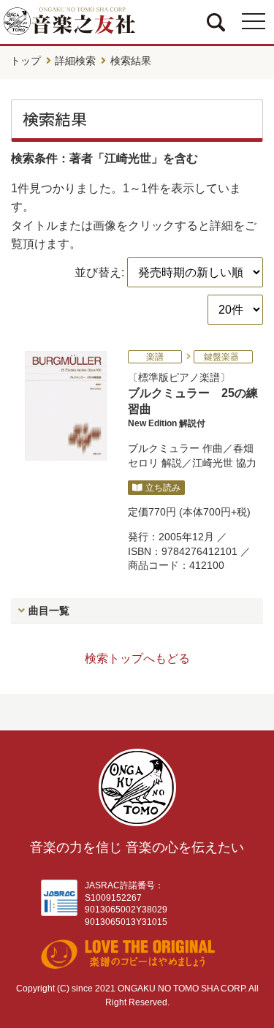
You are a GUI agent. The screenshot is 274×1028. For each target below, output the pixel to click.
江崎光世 (212, 463)
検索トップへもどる (137, 658)
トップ (25, 61)
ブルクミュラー (163, 448)
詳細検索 (75, 61)
